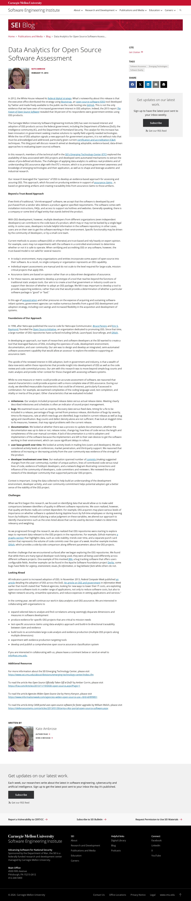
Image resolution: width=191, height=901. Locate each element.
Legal (152, 894)
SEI (72, 836)
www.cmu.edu (167, 894)
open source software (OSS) (90, 101)
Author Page (42, 734)
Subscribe (156, 123)
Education (76, 855)
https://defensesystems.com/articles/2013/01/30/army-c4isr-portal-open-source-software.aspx (58, 708)
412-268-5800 (15, 877)
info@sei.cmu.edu (17, 655)
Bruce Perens (100, 326)
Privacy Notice (138, 894)
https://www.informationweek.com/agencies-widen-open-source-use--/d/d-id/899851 (52, 697)
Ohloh (114, 332)
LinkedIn (155, 845)
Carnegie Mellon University (31, 894)
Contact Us (99, 894)
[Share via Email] (156, 84)
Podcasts (116, 850)
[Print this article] (163, 84)
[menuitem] (35, 10)
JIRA (70, 559)
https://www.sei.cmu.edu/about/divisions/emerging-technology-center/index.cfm (51, 674)
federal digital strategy (59, 98)
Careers (75, 860)
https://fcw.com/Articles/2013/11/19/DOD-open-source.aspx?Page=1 (44, 685)
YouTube (156, 855)
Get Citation (135, 52)
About (74, 840)
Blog (48, 36)
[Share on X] (140, 84)
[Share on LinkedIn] (148, 84)
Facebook (156, 840)
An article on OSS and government (82, 582)
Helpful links (117, 836)
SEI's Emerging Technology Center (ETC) (86, 154)
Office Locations (117, 894)
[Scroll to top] (181, 895)
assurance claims (103, 182)
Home (11, 36)
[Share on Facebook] (132, 84)
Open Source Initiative (44, 329)
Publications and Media (30, 36)
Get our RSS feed (157, 130)
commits (91, 459)
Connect (155, 836)
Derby (111, 562)
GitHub (90, 105)
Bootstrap (66, 101)
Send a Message (43, 738)
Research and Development (85, 845)
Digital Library (118, 840)
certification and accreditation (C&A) (96, 139)
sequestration (29, 300)
